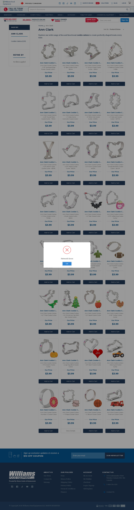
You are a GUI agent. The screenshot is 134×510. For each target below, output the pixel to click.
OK (67, 264)
